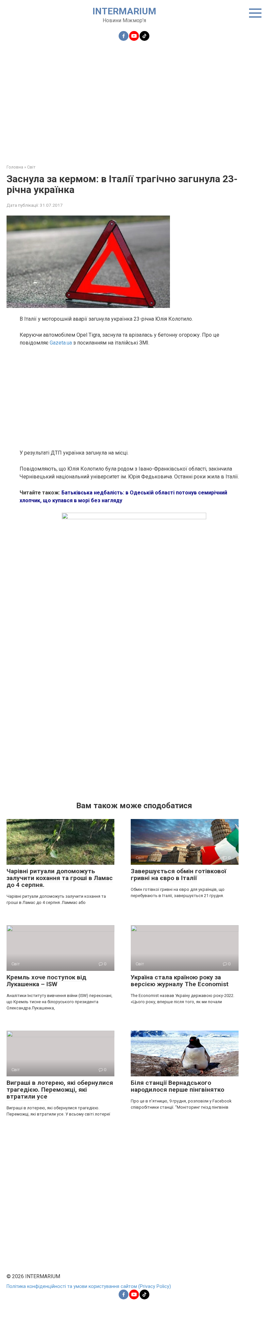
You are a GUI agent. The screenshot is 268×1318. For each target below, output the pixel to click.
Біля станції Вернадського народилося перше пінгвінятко (177, 1086)
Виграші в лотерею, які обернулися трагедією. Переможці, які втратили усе (60, 1089)
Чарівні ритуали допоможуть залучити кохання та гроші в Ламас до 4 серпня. (60, 878)
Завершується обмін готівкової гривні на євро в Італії (178, 874)
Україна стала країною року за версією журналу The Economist (179, 980)
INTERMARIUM (124, 11)
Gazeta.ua (61, 343)
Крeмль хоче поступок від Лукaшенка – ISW (46, 980)
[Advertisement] (134, 98)
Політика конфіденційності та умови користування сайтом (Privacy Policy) (89, 1286)
